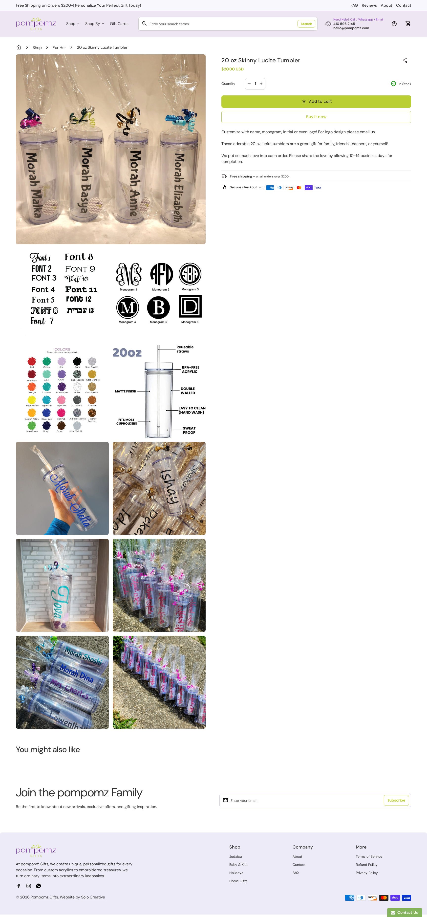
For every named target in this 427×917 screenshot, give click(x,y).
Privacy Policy (367, 873)
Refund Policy (367, 864)
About (386, 5)
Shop (73, 23)
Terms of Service (369, 856)
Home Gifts (238, 881)
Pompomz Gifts (44, 897)
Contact (403, 5)
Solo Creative (93, 897)
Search (306, 24)
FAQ (354, 5)
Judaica (235, 856)
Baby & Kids (238, 864)
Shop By (95, 23)
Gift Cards (119, 23)
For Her (59, 47)
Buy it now (316, 117)
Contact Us (406, 912)
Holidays (236, 873)
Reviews (369, 5)
